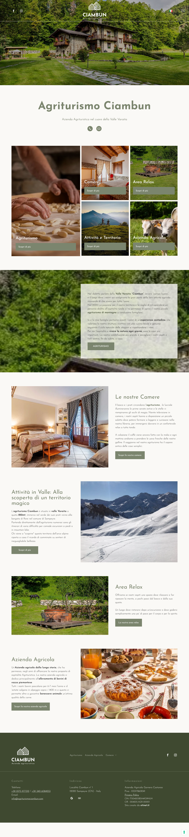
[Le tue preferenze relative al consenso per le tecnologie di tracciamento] (184, 832)
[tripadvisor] (79, 798)
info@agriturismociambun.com (27, 799)
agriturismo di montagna (102, 312)
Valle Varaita (123, 294)
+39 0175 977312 (20, 791)
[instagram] (21, 11)
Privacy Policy (132, 795)
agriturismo (153, 405)
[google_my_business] (72, 798)
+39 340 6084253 (41, 791)
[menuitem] (77, 755)
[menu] (183, 10)
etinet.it (145, 805)
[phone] (90, 129)
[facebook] (13, 11)
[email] (99, 129)
